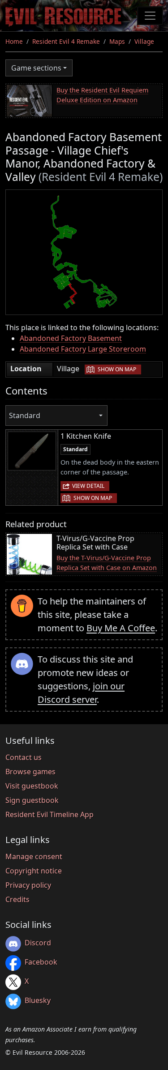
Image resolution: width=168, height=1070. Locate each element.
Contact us (23, 757)
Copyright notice (33, 871)
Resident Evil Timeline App (49, 814)
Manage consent (33, 856)
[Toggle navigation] (150, 16)
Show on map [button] (117, 369)
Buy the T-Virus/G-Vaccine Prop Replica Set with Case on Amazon (106, 563)
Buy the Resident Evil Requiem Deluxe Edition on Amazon (102, 95)
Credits (17, 899)
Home (14, 41)
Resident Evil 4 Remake (66, 41)
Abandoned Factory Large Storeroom (83, 349)
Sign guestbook (32, 800)
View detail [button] (88, 486)
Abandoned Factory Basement (71, 338)
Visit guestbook (31, 786)
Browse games (30, 771)
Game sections (36, 68)
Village (144, 41)
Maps (117, 41)
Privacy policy (28, 885)
